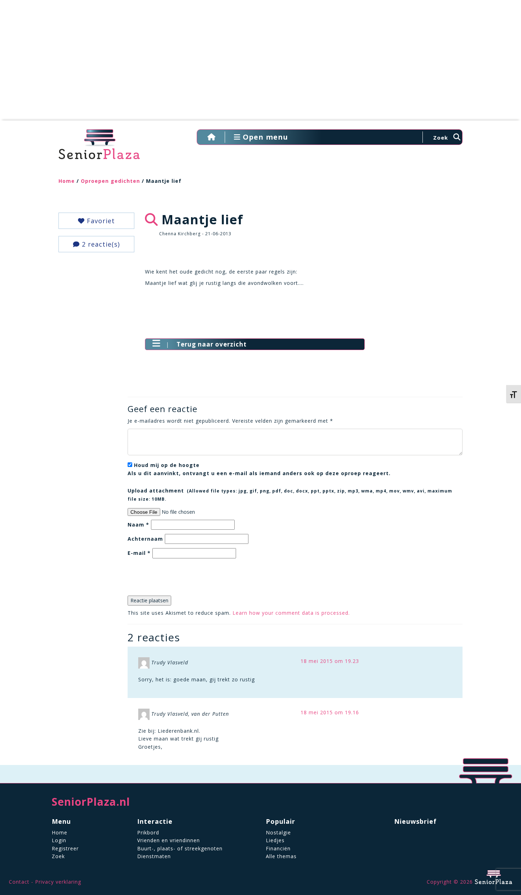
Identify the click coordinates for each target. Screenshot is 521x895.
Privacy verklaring (58, 881)
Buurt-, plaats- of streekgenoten (180, 848)
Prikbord (148, 832)
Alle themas (281, 856)
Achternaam (145, 538)
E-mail (139, 553)
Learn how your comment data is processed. (291, 612)
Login (59, 840)
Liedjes (275, 840)
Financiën (278, 848)
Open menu (264, 137)
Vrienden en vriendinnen (168, 840)
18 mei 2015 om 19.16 (330, 712)
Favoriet (100, 220)
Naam (138, 524)
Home (66, 181)
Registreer (65, 848)
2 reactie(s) (100, 244)
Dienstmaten (154, 856)
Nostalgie (278, 832)
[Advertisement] (260, 63)
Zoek (58, 856)
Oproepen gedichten (110, 181)
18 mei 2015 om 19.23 (330, 661)
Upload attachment (290, 494)
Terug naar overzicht (212, 344)
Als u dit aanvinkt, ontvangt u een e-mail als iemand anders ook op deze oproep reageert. (259, 469)
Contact (19, 881)
